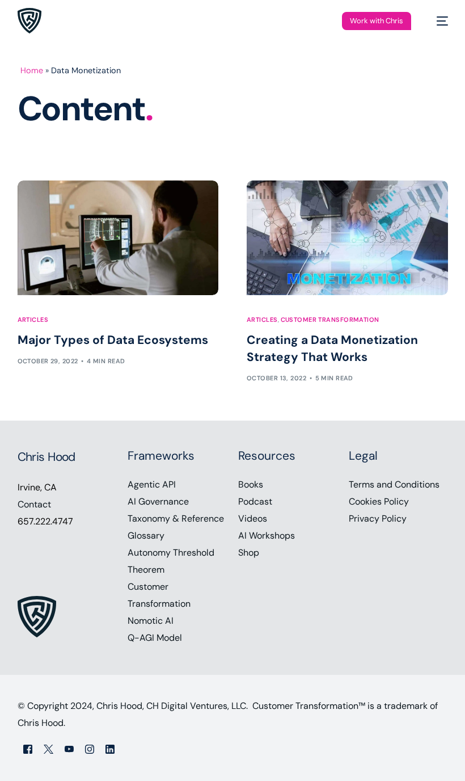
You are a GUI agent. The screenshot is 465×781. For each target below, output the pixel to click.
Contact (34, 504)
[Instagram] (89, 749)
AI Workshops (266, 535)
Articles (33, 320)
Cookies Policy (379, 501)
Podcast (255, 501)
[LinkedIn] (110, 749)
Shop (248, 553)
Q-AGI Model (155, 638)
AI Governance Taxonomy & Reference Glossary (176, 518)
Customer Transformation (330, 320)
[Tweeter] (48, 749)
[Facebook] (28, 749)
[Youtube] (69, 749)
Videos (252, 518)
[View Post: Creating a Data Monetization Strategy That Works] (347, 237)
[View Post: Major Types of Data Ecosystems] (118, 237)
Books (250, 484)
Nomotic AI (151, 621)
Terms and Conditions (394, 484)
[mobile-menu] (436, 20)
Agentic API (152, 484)
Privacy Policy (378, 518)
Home (31, 70)
